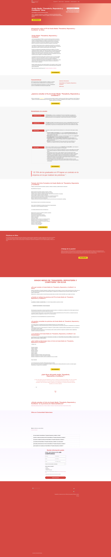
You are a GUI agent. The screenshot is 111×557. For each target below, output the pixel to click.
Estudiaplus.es (42, 98)
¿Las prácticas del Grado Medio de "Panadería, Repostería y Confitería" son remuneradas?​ (48, 441)
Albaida (32, 405)
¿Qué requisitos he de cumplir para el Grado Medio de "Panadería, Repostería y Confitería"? (48, 445)
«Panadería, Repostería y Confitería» (50, 68)
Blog (78, 1)
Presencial (47, 468)
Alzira (42, 405)
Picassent (64, 405)
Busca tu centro (61, 1)
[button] (27, 261)
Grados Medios (67, 1)
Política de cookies (76, 494)
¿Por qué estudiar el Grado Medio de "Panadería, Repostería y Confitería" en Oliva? (47, 435)
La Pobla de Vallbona (46, 405)
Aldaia (40, 405)
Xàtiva (70, 405)
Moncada (58, 405)
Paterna (61, 405)
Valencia (67, 405)
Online (47, 467)
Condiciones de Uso (62, 494)
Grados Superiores (74, 1)
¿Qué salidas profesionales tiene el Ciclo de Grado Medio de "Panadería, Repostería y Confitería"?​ (49, 443)
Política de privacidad (69, 494)
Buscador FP (56, 1)
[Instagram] (79, 485)
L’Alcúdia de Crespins (53, 405)
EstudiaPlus (56, 494)
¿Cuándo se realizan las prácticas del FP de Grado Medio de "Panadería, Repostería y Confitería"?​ (49, 437)
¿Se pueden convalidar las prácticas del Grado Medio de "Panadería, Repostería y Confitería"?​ (48, 439)
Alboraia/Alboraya (36, 405)
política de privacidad (60, 471)
